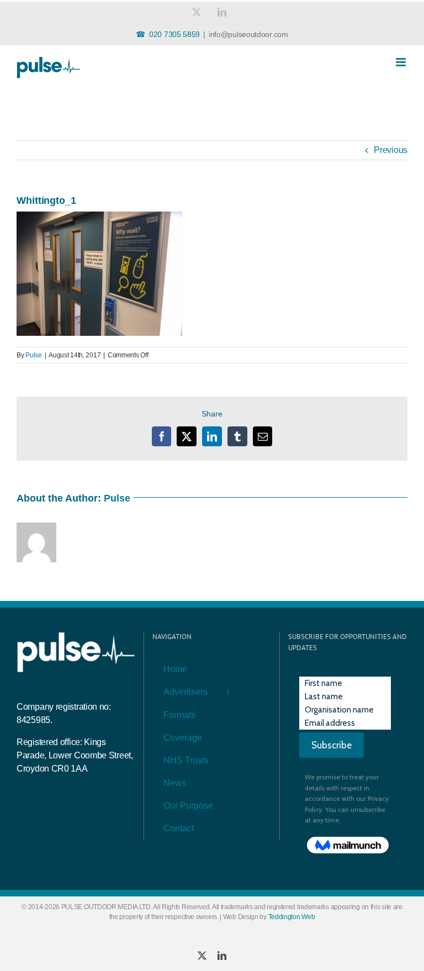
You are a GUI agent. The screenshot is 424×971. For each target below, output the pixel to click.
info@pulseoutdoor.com (248, 34)
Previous (390, 150)
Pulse (33, 355)
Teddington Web (291, 917)
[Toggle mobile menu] (401, 62)
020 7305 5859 (174, 34)
